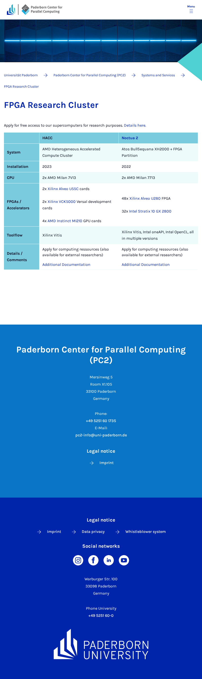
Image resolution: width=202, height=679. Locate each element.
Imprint (107, 462)
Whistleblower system (145, 531)
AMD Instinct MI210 (65, 220)
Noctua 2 (130, 138)
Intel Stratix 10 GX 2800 (150, 211)
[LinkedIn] (108, 560)
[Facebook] (93, 560)
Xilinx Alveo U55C (63, 188)
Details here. (135, 125)
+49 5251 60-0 (101, 615)
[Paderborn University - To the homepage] (11, 9)
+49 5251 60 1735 (101, 420)
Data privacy (93, 531)
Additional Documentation (66, 264)
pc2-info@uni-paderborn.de (101, 435)
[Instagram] (78, 560)
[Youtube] (124, 560)
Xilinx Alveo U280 (145, 198)
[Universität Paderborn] (101, 644)
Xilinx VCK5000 (62, 201)
